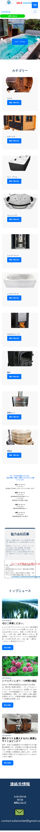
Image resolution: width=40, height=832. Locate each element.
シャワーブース (13, 256)
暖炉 (8, 372)
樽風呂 (9, 451)
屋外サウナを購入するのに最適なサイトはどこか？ (19, 739)
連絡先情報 (20, 784)
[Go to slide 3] (17, 56)
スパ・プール (12, 177)
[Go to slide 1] (13, 56)
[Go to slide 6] (24, 56)
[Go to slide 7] (26, 56)
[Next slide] (38, 39)
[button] (12, 16)
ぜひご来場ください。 (13, 623)
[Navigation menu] (35, 5)
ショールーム (5, 11)
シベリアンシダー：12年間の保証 (19, 680)
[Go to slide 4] (20, 56)
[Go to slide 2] (15, 56)
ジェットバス (12, 215)
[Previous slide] (2, 39)
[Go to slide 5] (22, 56)
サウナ (9, 98)
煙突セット (11, 413)
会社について (20, 802)
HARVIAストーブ (13, 334)
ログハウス (11, 137)
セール (20, 799)
